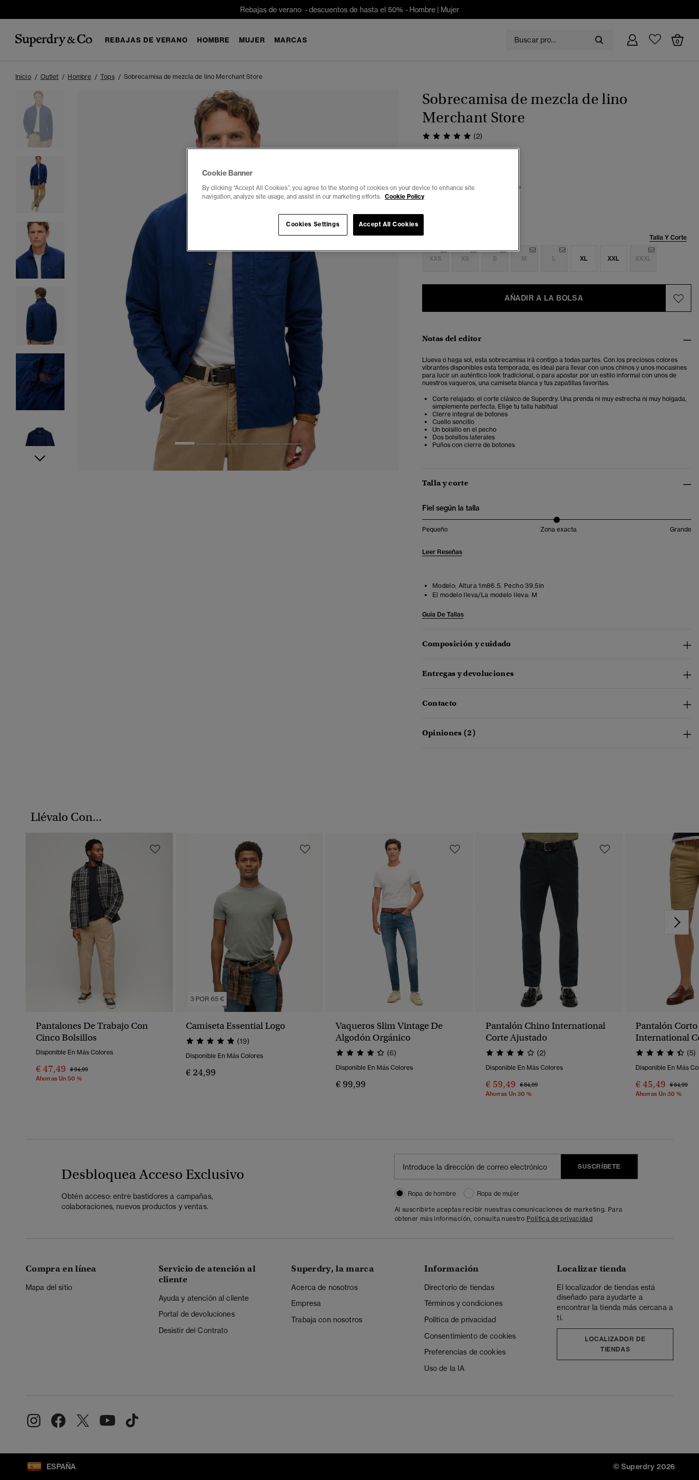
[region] (353, 199)
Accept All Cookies (388, 224)
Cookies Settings (312, 224)
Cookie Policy (404, 196)
